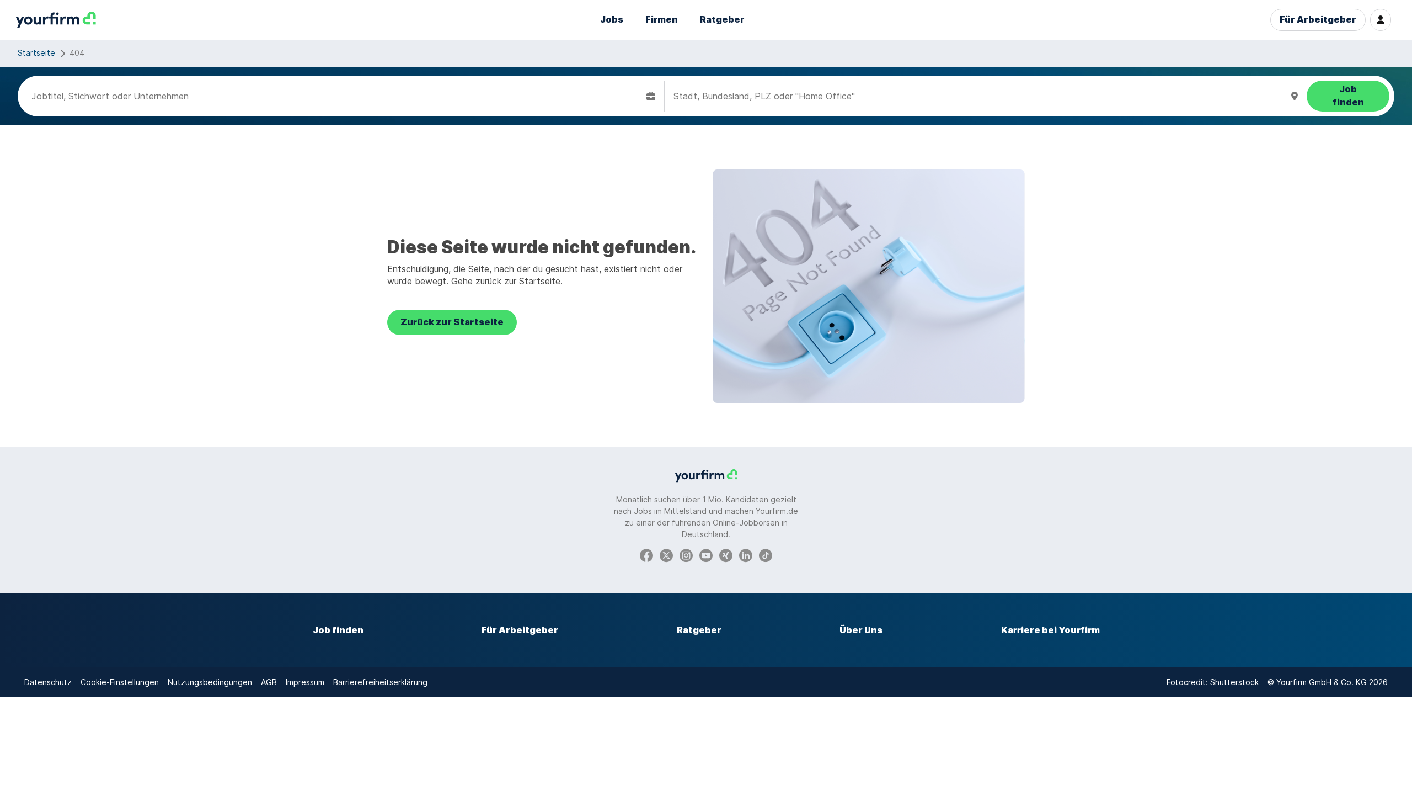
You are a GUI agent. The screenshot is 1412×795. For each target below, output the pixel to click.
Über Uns (860, 630)
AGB (269, 682)
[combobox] (336, 96)
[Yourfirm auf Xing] (726, 554)
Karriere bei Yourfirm (1050, 630)
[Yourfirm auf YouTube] (706, 554)
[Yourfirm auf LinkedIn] (746, 554)
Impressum (305, 682)
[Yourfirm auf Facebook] (646, 554)
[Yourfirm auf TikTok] (765, 554)
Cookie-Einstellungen (120, 682)
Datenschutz (48, 682)
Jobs (611, 19)
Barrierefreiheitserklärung (380, 682)
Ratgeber (722, 19)
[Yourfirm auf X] (666, 554)
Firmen (661, 19)
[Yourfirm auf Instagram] (686, 554)
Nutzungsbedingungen (210, 682)
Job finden (338, 630)
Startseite (36, 52)
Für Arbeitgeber (1318, 19)
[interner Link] (55, 20)
